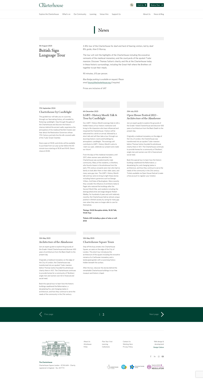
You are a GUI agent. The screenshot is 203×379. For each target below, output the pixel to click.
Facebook (151, 356)
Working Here (128, 344)
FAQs (86, 347)
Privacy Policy (128, 347)
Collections (106, 347)
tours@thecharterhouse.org (99, 82)
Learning (93, 14)
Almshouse (87, 344)
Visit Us (140, 5)
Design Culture (158, 347)
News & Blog (159, 14)
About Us (146, 14)
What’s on (66, 14)
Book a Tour (155, 5)
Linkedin (155, 356)
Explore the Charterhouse (49, 14)
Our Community (80, 14)
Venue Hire (104, 14)
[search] (132, 6)
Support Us (116, 14)
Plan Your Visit (107, 341)
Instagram (159, 357)
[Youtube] (163, 356)
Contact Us (127, 341)
